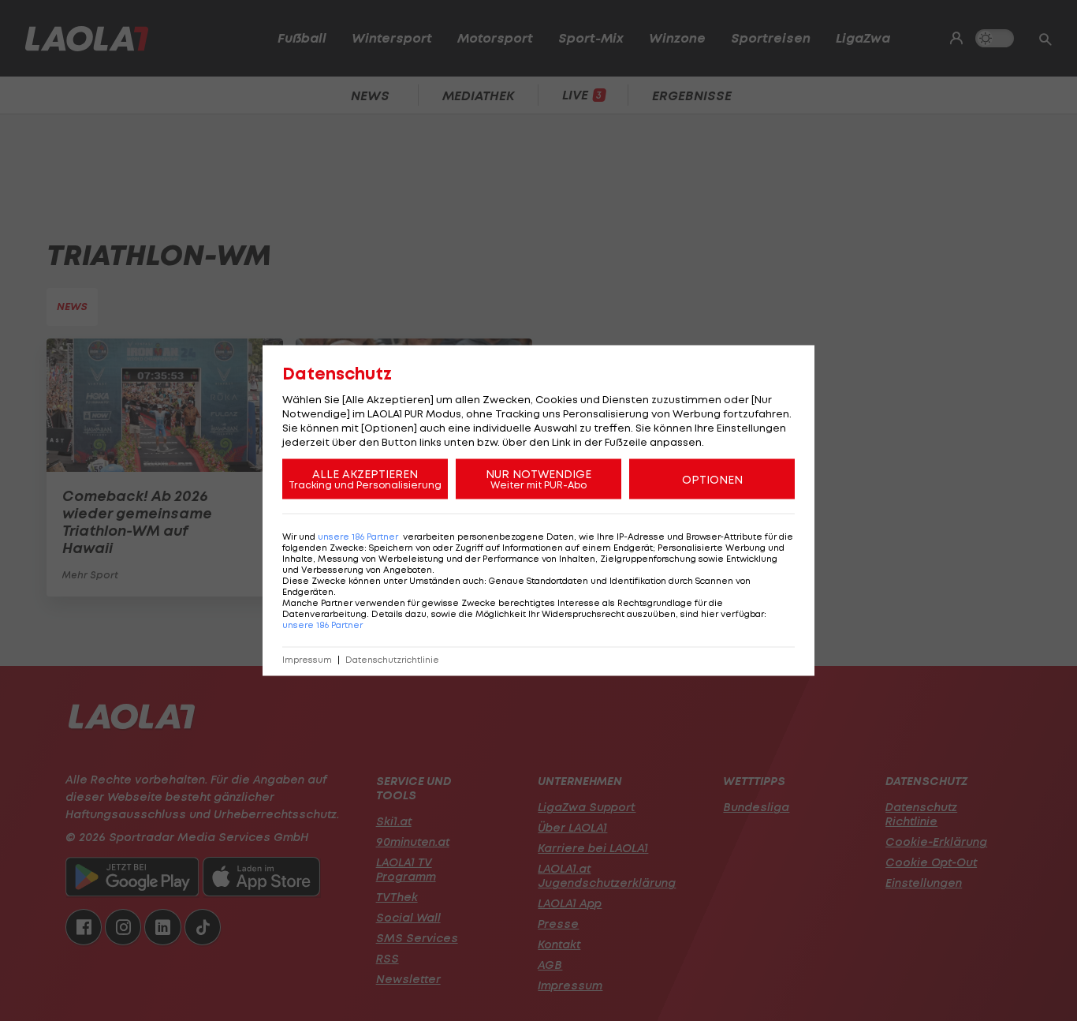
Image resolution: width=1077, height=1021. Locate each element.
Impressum (307, 660)
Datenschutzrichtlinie (392, 660)
